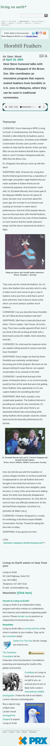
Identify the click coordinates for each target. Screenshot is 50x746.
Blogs (3, 23)
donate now (23, 616)
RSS (18, 732)
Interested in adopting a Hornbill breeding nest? (23, 543)
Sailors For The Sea (22, 641)
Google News (31, 36)
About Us (28, 23)
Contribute (30, 672)
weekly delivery (32, 628)
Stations (11, 23)
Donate (36, 23)
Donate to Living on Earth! (16, 601)
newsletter (11, 636)
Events (19, 23)
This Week (12, 21)
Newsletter (5, 25)
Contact (11, 732)
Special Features (38, 21)
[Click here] (24, 592)
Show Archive (24, 21)
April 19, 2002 (14, 59)
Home (3, 21)
